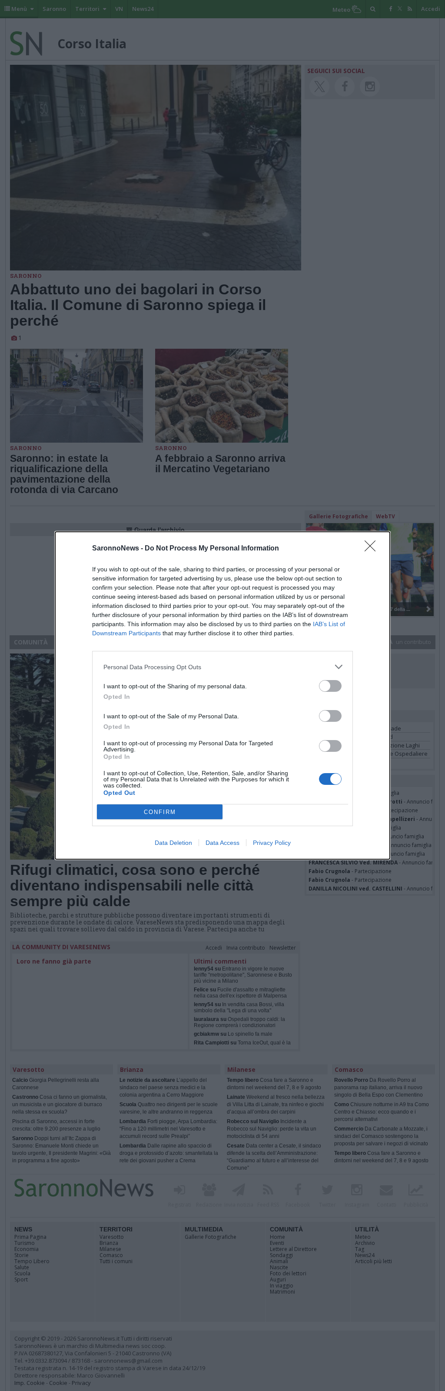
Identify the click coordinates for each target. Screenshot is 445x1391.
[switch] (330, 686)
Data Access (222, 842)
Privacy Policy (272, 842)
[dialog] (222, 695)
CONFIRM (160, 812)
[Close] (373, 548)
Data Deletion (173, 842)
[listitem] (222, 666)
